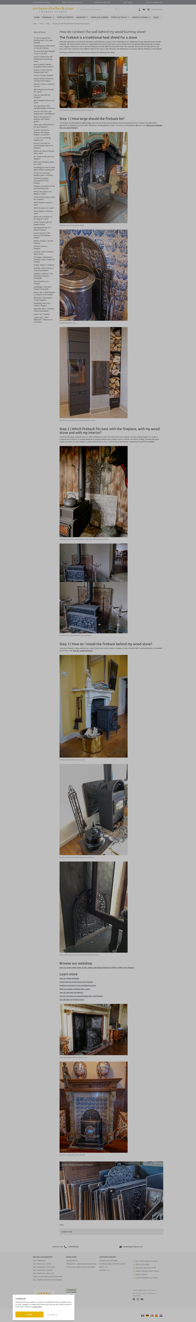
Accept (29, 1314)
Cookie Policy (37, 1307)
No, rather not (52, 1314)
